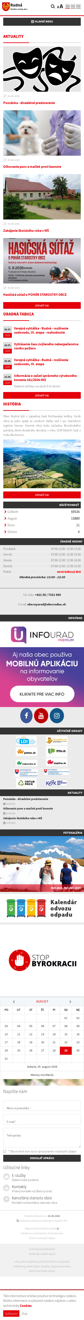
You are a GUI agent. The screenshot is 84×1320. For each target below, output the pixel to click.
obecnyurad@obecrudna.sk (46, 604)
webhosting (19, 1266)
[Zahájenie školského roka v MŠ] (42, 196)
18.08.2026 (14, 288)
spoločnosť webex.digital (42, 1270)
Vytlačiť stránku (48, 1228)
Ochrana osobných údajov (42, 1238)
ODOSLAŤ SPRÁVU (42, 1158)
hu (73, 6)
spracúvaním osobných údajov (57, 1151)
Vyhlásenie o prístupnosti (34, 1233)
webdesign (34, 1253)
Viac (25, 1313)
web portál (63, 1261)
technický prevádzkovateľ (42, 1249)
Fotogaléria (72, 832)
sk (67, 6)
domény (45, 1266)
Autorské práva (55, 1233)
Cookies (26, 1305)
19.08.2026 (14, 224)
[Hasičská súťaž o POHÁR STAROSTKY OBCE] (42, 260)
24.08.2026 (14, 160)
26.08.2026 (14, 96)
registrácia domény (60, 1266)
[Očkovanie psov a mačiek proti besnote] (42, 133)
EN (78, 6)
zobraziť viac (42, 305)
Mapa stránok (32, 1228)
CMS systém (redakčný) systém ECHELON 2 (35, 1261)
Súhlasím (11, 1313)
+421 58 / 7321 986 (48, 595)
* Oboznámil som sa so (42, 1151)
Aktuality (75, 792)
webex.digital (48, 1253)
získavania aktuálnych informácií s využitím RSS (43, 1220)
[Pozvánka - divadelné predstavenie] (42, 69)
